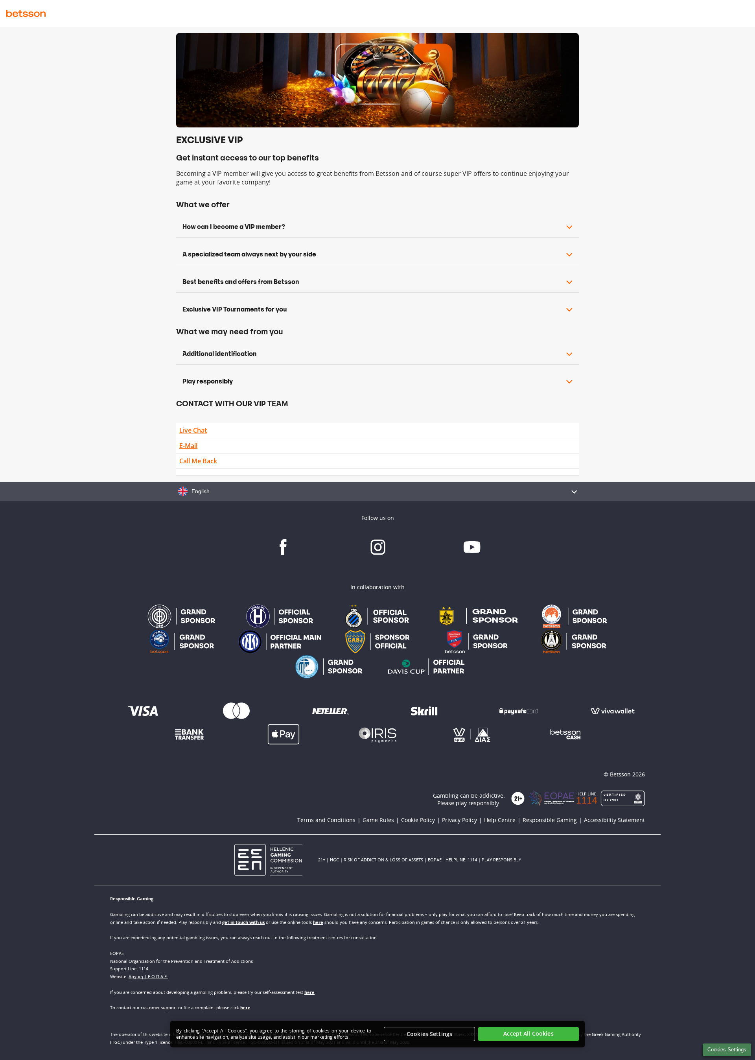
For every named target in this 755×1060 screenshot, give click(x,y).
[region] (377, 1034)
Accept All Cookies (528, 1034)
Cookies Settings (726, 1050)
